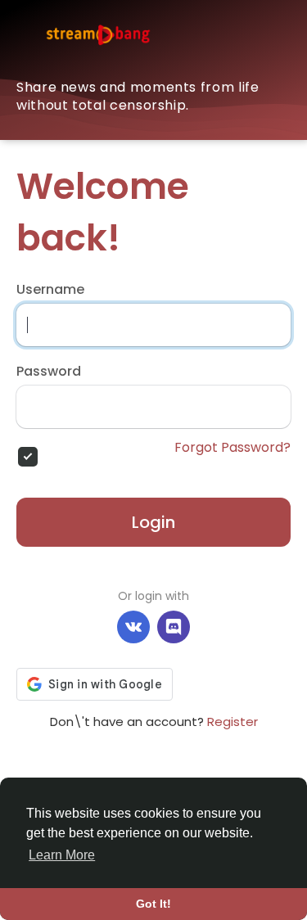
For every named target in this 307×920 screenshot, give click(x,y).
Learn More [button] (62, 855)
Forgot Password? (232, 448)
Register (232, 721)
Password (48, 372)
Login (153, 522)
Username (50, 290)
